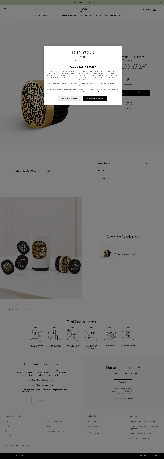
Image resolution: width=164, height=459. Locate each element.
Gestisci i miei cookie (69, 98)
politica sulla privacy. (98, 92)
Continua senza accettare (83, 61)
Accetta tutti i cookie (95, 98)
